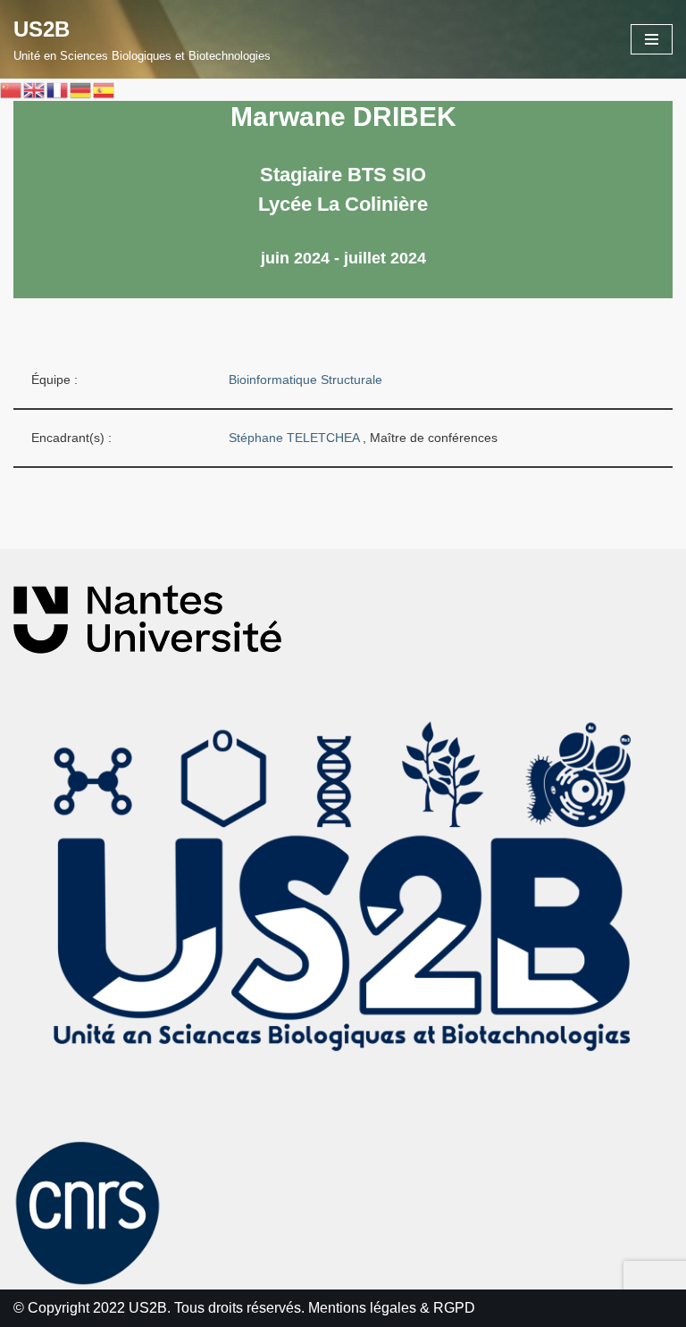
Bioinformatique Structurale (305, 379)
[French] (58, 89)
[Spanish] (104, 89)
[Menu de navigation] (652, 39)
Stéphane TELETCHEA (296, 437)
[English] (34, 89)
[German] (81, 89)
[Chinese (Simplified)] (11, 89)
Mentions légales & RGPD (391, 1307)
